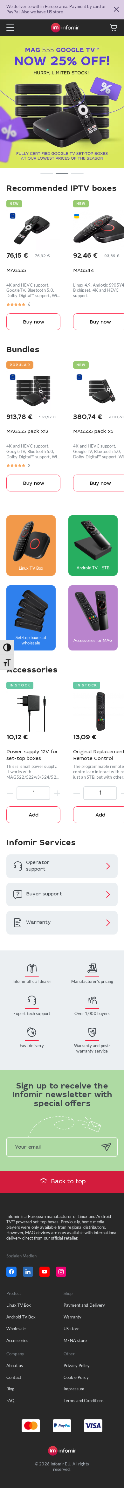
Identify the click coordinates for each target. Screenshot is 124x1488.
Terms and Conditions (84, 1400)
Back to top (68, 1182)
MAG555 (16, 270)
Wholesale (16, 1328)
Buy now (33, 322)
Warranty (72, 1316)
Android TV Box (21, 1316)
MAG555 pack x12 (27, 431)
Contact (13, 1377)
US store (55, 11)
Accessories (17, 1340)
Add (33, 815)
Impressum (74, 1388)
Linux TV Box (18, 1305)
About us (14, 1365)
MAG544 (83, 270)
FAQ (10, 1400)
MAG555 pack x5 (93, 431)
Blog (10, 1388)
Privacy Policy (77, 1365)
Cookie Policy (76, 1377)
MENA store (75, 1340)
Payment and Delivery (84, 1305)
